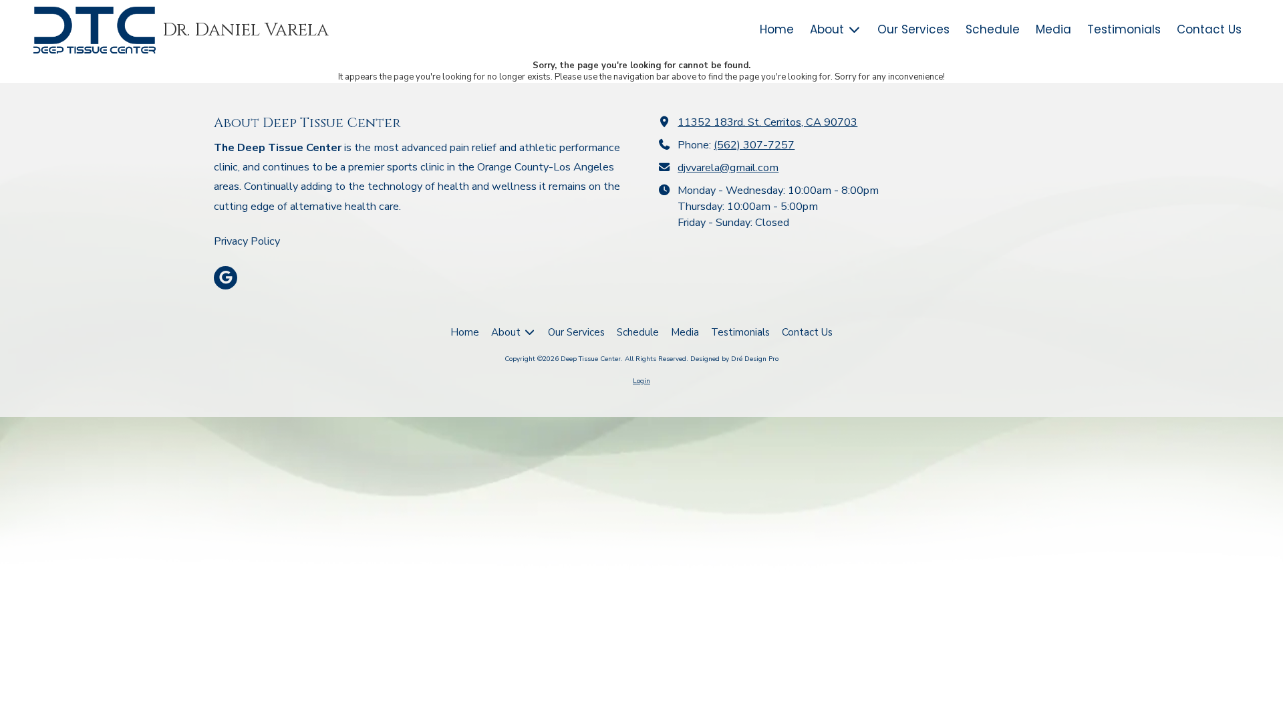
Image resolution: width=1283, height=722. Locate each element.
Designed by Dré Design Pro (734, 359)
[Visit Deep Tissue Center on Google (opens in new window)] (225, 277)
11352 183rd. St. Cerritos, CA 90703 (767, 122)
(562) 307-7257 (754, 145)
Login (641, 381)
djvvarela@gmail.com (728, 167)
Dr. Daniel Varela (245, 30)
